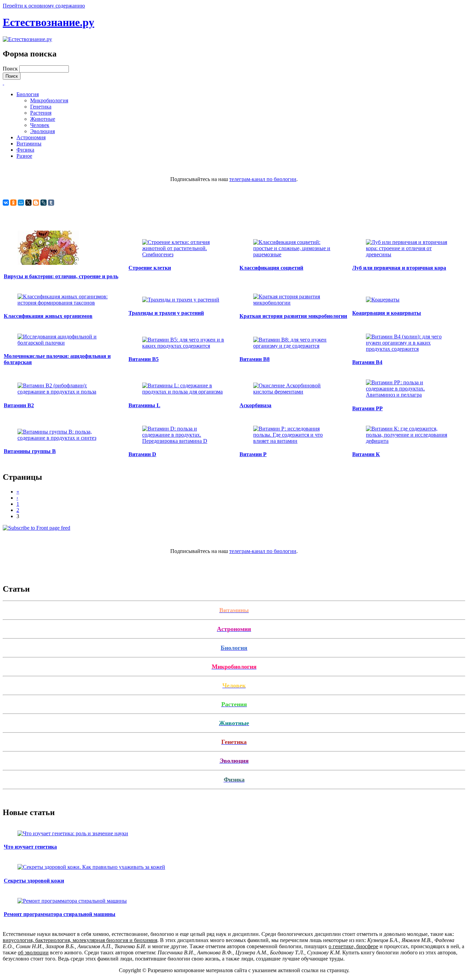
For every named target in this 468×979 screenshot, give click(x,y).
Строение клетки (149, 268)
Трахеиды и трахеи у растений (166, 313)
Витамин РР (367, 408)
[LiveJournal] (43, 202)
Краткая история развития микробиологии (293, 316)
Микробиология (49, 100)
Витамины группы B (30, 451)
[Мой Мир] (21, 202)
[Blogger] (36, 202)
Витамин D (142, 454)
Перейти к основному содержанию (44, 6)
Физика (25, 150)
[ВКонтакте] (6, 202)
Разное (24, 156)
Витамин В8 (254, 359)
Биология (27, 94)
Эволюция (42, 131)
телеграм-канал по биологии (262, 179)
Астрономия (31, 137)
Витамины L (144, 405)
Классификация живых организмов (48, 316)
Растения (40, 113)
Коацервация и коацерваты (386, 313)
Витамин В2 (19, 405)
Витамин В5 (143, 359)
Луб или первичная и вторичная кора (399, 268)
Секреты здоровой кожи (34, 881)
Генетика (40, 107)
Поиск (11, 69)
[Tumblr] (51, 202)
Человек (39, 125)
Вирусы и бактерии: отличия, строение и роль (61, 276)
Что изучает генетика (30, 847)
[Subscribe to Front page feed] (36, 528)
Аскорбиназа (255, 405)
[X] (28, 202)
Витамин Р (253, 454)
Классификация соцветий (271, 268)
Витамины (28, 143)
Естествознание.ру (48, 22)
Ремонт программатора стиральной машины (59, 914)
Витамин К (366, 454)
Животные (42, 119)
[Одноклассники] (13, 202)
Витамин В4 (367, 362)
